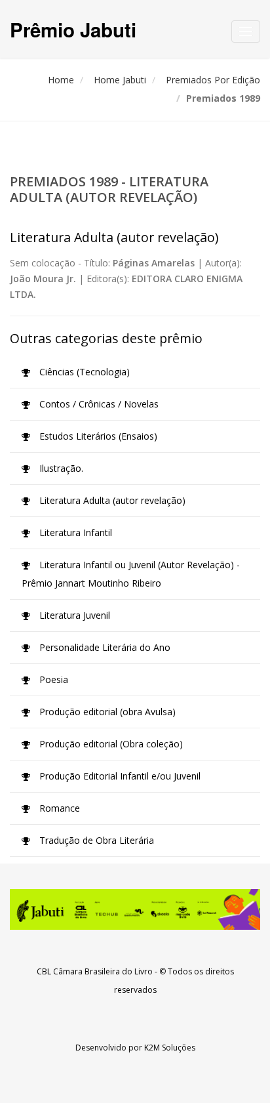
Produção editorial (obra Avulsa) (106, 711)
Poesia (52, 679)
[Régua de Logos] (135, 909)
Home (61, 79)
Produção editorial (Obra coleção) (110, 744)
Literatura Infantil (74, 532)
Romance (58, 808)
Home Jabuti (120, 79)
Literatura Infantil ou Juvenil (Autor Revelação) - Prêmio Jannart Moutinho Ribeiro (131, 573)
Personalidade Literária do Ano (103, 647)
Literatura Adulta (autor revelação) (111, 500)
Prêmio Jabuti (73, 29)
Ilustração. (60, 468)
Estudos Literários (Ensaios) (97, 436)
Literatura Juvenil (73, 615)
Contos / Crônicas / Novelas (98, 404)
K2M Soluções (169, 1047)
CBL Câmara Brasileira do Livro (95, 971)
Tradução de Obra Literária (95, 840)
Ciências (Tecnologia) (83, 371)
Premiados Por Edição (213, 79)
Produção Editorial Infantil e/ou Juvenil (119, 776)
